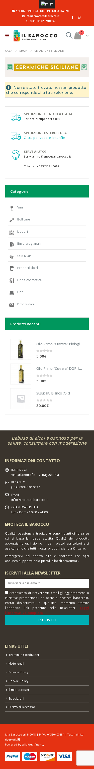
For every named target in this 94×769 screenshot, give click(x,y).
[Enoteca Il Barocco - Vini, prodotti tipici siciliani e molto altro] (35, 35)
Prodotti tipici (27, 267)
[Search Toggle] (69, 35)
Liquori (22, 231)
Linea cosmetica (29, 280)
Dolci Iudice (26, 304)
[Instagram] (79, 17)
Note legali (16, 663)
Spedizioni (16, 698)
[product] (20, 349)
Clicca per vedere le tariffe (44, 137)
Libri (20, 292)
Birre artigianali (29, 243)
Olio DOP (24, 255)
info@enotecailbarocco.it (29, 500)
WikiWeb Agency (33, 744)
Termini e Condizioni (24, 655)
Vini (20, 207)
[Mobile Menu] (8, 35)
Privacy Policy (18, 672)
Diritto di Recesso (22, 707)
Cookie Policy (18, 681)
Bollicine (23, 219)
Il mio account (19, 690)
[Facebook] (72, 17)
